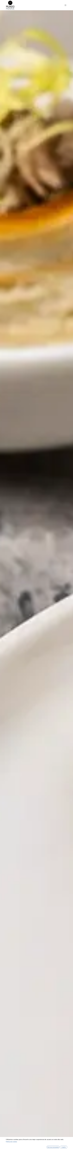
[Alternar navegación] (65, 5)
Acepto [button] (63, 1147)
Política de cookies (11, 1142)
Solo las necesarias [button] (53, 1147)
